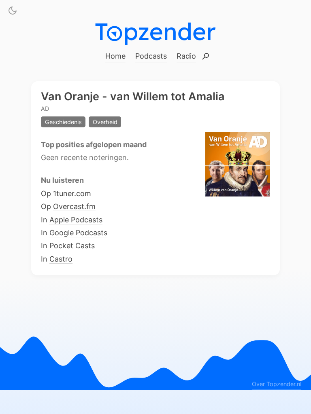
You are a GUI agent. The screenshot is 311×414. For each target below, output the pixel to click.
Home (115, 56)
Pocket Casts (72, 245)
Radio (186, 56)
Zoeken (206, 57)
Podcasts (151, 56)
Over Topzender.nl (276, 383)
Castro (60, 258)
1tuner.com (72, 193)
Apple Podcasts (75, 219)
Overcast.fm (74, 206)
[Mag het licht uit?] (12, 12)
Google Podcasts (78, 232)
